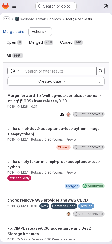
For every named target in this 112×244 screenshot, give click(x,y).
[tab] (14, 42)
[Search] (100, 71)
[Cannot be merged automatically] (62, 114)
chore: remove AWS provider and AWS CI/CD (47, 200)
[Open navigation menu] (14, 6)
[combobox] (51, 81)
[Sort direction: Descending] (100, 81)
